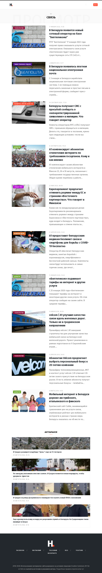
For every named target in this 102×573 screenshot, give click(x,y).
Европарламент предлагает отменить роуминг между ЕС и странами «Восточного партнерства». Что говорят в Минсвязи (67, 196)
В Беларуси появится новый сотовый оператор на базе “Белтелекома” (66, 34)
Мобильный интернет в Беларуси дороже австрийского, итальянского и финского (69, 398)
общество (18, 187)
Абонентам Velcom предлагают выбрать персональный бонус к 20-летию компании (68, 361)
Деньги (17, 147)
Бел (95, 5)
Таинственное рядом (22, 64)
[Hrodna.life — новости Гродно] (11, 4)
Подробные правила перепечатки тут (70, 569)
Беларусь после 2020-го (23, 104)
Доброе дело (19, 233)
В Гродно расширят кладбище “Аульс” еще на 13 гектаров (37, 452)
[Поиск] (88, 5)
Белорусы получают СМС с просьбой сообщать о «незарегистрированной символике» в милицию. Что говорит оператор (66, 113)
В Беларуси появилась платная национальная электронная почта (68, 70)
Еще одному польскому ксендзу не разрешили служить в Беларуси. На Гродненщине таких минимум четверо (50, 520)
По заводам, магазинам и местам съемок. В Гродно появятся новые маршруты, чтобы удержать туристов (48, 475)
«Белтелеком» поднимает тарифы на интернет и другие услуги (67, 282)
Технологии (19, 28)
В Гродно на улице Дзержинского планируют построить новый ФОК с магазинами (47, 498)
